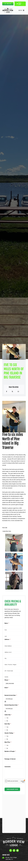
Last (6, 636)
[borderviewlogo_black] (8, 8)
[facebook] (10, 850)
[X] (12, 392)
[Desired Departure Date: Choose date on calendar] (5, 711)
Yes (7, 717)
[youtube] (17, 850)
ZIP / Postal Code (9, 670)
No (7, 720)
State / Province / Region (10, 664)
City (5, 658)
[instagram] (14, 850)
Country (6, 676)
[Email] (18, 392)
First (6, 629)
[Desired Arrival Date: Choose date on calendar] (5, 701)
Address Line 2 (8, 652)
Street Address (8, 646)
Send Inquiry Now (12, 789)
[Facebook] (6, 392)
